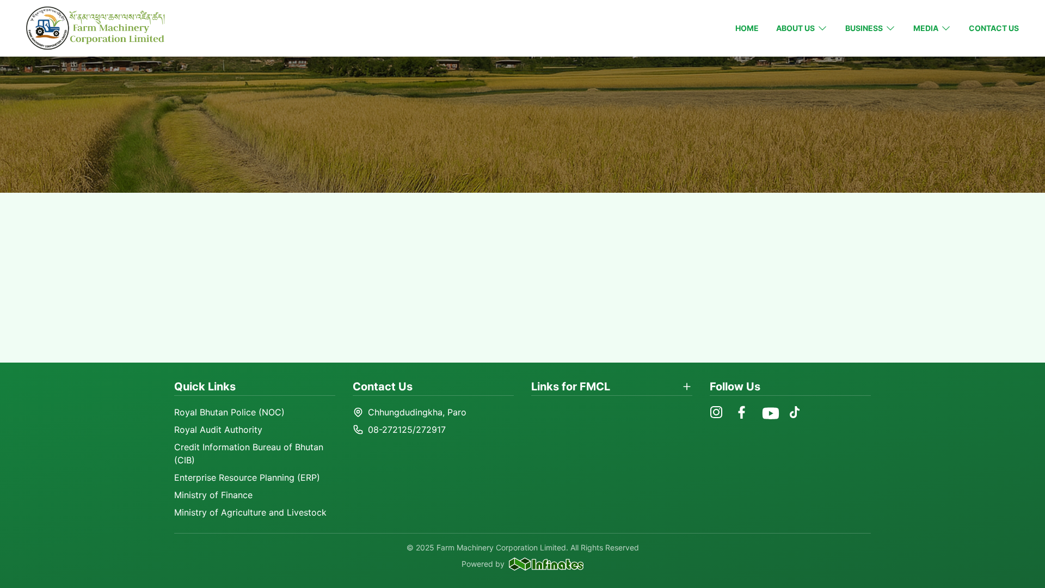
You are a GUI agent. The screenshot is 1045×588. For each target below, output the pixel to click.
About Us (795, 28)
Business (864, 28)
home (747, 28)
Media (925, 28)
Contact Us (994, 28)
